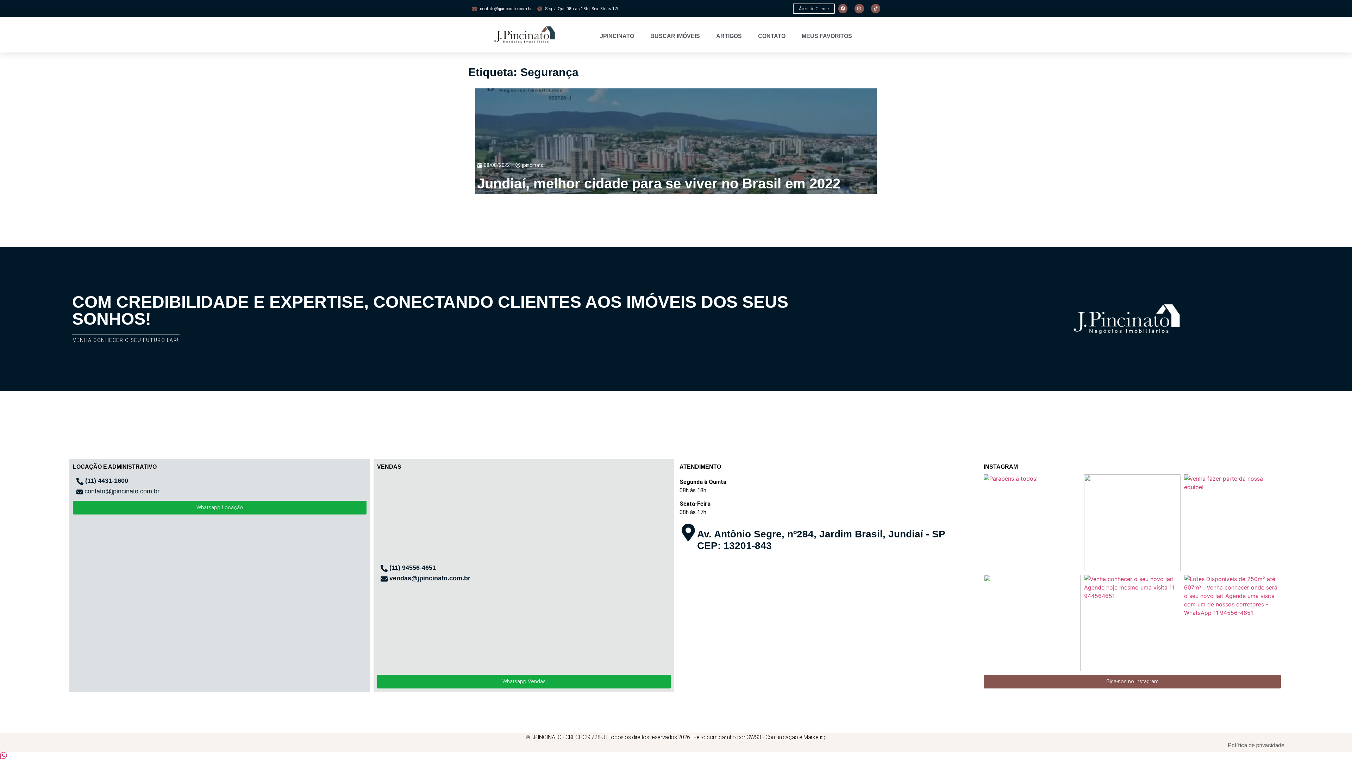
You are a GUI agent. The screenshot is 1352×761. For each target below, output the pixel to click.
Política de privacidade (1256, 745)
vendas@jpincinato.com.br (429, 578)
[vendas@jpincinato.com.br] (384, 578)
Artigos (729, 36)
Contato (771, 36)
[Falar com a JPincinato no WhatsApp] (3, 756)
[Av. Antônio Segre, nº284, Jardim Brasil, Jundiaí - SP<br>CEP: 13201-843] (688, 532)
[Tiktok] (875, 8)
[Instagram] (859, 8)
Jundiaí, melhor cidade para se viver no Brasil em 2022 (658, 183)
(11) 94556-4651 (412, 567)
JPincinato (617, 36)
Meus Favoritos (827, 36)
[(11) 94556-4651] (384, 568)
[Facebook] (842, 8)
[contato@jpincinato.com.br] (79, 492)
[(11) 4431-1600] (79, 481)
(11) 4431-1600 (106, 480)
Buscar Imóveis (675, 36)
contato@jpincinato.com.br (121, 491)
